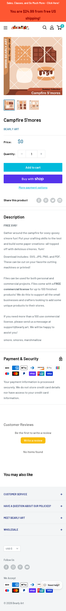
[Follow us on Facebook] (6, 566)
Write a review (33, 440)
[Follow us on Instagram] (13, 566)
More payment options (33, 187)
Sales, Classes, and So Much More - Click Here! (33, 3)
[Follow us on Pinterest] (20, 566)
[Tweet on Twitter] (52, 200)
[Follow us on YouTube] (27, 566)
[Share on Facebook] (38, 200)
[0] (59, 27)
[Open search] (45, 28)
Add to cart (33, 167)
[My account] (52, 28)
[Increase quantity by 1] (41, 154)
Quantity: (10, 154)
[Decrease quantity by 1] (22, 154)
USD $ (9, 548)
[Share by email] (59, 200)
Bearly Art (11, 129)
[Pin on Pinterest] (45, 200)
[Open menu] (5, 27)
